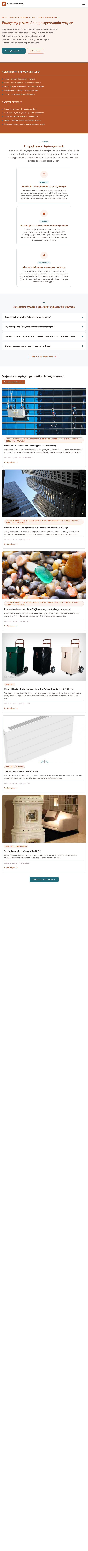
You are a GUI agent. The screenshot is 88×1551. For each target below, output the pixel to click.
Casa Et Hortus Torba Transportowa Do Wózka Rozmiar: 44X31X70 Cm (39, 689)
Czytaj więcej (9, 462)
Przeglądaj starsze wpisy (42, 879)
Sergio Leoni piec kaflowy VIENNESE (22, 851)
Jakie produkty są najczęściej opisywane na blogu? (28, 317)
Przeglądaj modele (12, 51)
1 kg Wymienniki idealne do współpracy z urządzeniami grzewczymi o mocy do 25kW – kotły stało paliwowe (42, 440)
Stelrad (19, 767)
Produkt (9, 684)
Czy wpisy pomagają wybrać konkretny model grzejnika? (30, 327)
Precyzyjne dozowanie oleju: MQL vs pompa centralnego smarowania (37, 609)
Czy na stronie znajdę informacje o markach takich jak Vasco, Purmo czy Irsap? (41, 336)
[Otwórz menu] (84, 3)
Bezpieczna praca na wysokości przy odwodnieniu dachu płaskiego (36, 527)
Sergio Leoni (21, 846)
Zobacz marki (35, 51)
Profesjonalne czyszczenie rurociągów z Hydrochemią (30, 445)
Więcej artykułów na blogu (42, 356)
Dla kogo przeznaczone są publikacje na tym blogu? (28, 346)
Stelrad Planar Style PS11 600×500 (21, 771)
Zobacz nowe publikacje (12, 382)
